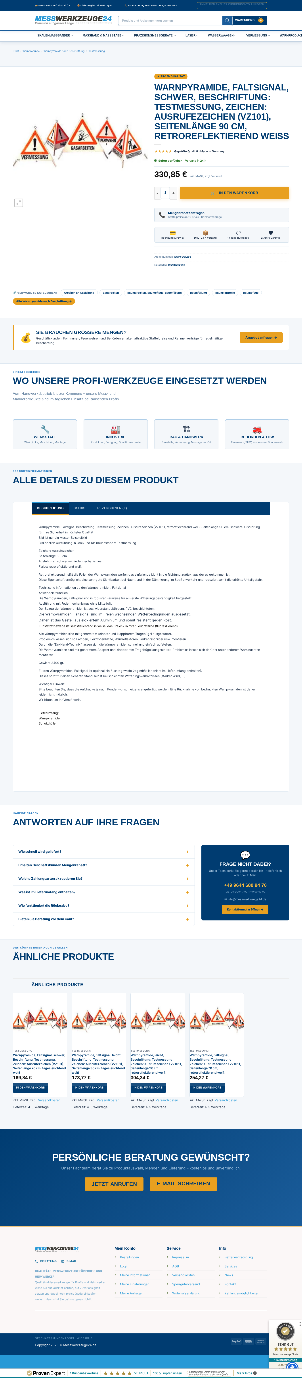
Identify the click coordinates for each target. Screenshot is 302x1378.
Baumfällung (198, 292)
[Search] (227, 20)
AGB (175, 1266)
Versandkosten (49, 1100)
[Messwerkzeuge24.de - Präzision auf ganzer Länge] (73, 20)
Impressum (180, 1257)
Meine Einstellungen (134, 1284)
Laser (190, 35)
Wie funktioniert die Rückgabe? (43, 905)
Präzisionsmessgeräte (153, 35)
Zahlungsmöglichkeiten (242, 1293)
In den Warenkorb (238, 193)
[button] (232, 5)
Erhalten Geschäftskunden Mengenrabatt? (52, 865)
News (229, 1275)
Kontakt (230, 1284)
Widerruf (84, 1338)
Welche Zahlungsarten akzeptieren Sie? (50, 878)
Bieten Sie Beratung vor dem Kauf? (46, 919)
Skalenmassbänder (53, 35)
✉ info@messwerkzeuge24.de (245, 899)
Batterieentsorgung (239, 1257)
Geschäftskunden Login (54, 1338)
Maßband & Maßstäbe (102, 35)
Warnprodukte (31, 51)
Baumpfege (250, 292)
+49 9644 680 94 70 (245, 885)
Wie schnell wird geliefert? (39, 851)
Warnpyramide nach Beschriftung (64, 51)
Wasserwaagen (220, 35)
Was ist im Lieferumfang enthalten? (46, 892)
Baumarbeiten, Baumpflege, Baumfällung (154, 292)
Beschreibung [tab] (50, 508)
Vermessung (256, 35)
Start (16, 51)
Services (231, 1266)
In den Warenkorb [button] (30, 1087)
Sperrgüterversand (186, 1284)
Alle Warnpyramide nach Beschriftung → (44, 301)
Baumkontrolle (225, 292)
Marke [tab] (81, 508)
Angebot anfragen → (261, 337)
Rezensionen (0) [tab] (112, 508)
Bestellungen (129, 1257)
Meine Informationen (135, 1275)
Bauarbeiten (111, 292)
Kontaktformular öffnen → (245, 909)
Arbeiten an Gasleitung (79, 292)
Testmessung (96, 51)
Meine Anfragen (131, 1293)
